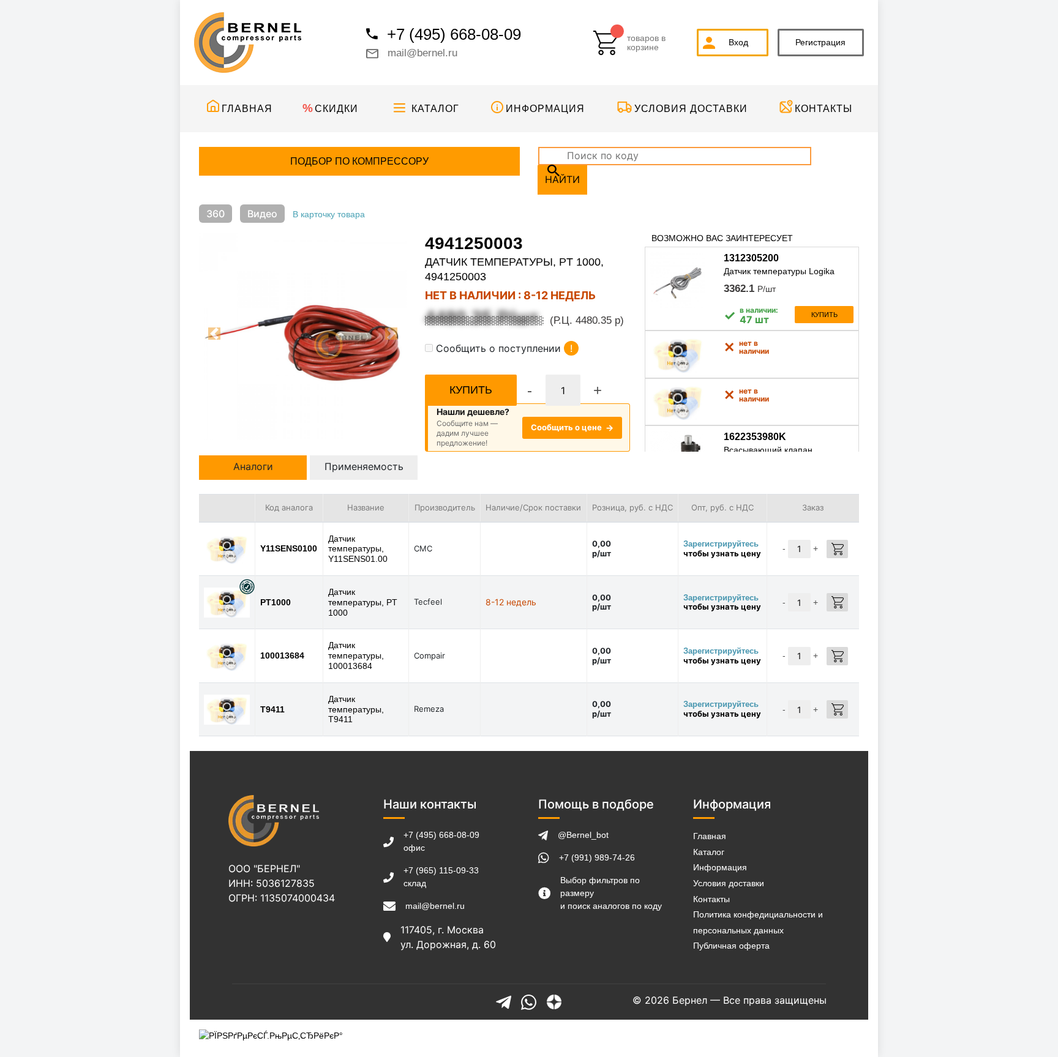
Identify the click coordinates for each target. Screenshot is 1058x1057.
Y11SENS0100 (288, 548)
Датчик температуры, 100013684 (356, 655)
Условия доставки (691, 108)
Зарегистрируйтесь (721, 543)
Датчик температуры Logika (779, 271)
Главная (247, 108)
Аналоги (253, 466)
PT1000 (275, 602)
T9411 (272, 709)
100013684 (282, 655)
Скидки (336, 108)
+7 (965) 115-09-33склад (441, 876)
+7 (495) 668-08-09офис (441, 841)
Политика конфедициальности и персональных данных (758, 922)
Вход (738, 42)
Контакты (823, 108)
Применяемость (364, 466)
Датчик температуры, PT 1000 (362, 602)
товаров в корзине (646, 43)
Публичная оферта (731, 946)
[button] (214, 333)
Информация (545, 108)
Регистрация (820, 42)
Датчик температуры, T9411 (356, 709)
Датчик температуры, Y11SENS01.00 (358, 549)
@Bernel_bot (583, 835)
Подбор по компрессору (359, 161)
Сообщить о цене (572, 427)
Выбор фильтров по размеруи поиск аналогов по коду (611, 893)
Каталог (435, 108)
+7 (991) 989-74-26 (597, 857)
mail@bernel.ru (422, 53)
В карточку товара (329, 214)
